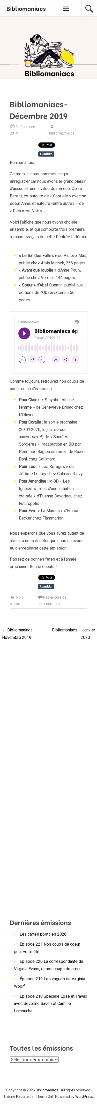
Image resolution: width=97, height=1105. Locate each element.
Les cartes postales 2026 (43, 934)
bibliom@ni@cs (61, 133)
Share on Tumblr (46, 154)
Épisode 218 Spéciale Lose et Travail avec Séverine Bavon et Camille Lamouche (50, 1004)
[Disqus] (48, 709)
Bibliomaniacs (26, 8)
